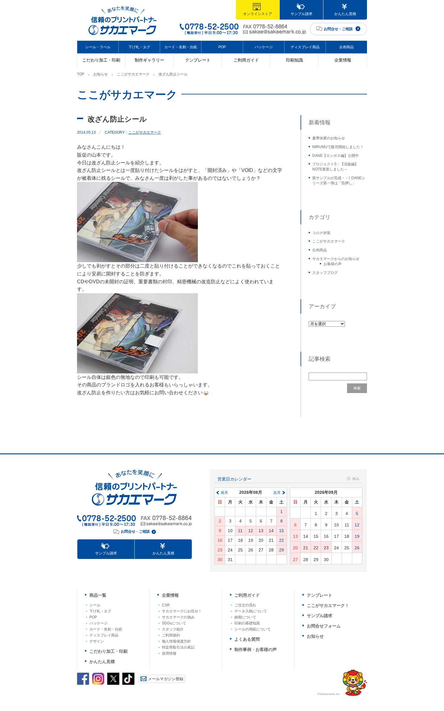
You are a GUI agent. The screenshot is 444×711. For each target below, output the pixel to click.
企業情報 (342, 60)
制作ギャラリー (149, 60)
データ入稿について (250, 611)
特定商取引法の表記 (178, 647)
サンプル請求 (301, 14)
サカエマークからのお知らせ (335, 259)
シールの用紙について (252, 629)
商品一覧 (97, 595)
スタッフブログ (325, 273)
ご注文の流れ (245, 605)
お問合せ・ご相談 (338, 29)
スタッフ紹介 (173, 629)
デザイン (96, 641)
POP (222, 47)
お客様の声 (332, 264)
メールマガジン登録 (165, 679)
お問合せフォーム (324, 626)
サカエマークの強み (178, 617)
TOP (80, 74)
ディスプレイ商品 (305, 47)
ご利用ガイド (246, 60)
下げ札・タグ (139, 47)
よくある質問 (247, 639)
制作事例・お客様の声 (255, 649)
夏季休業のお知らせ (328, 138)
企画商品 (346, 47)
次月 (277, 492)
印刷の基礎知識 (247, 623)
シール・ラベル (98, 47)
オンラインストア (257, 14)
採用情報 (169, 653)
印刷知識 (294, 60)
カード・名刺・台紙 (180, 47)
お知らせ (100, 74)
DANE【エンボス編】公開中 (335, 156)
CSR (166, 605)
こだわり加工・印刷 (101, 60)
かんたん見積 (345, 14)
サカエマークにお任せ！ (182, 611)
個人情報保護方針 (176, 641)
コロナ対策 (321, 233)
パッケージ (264, 47)
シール (94, 605)
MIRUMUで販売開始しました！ (338, 147)
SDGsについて (174, 623)
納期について (245, 617)
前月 (224, 492)
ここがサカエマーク (133, 74)
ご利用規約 (171, 635)
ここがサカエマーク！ (328, 605)
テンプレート (198, 60)
